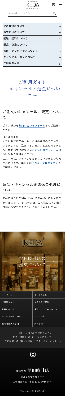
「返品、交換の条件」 (45, 163)
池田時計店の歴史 (10, 323)
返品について (44, 336)
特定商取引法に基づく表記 (19, 340)
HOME (19, 332)
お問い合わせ (8, 309)
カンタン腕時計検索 (11, 316)
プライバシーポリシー (47, 340)
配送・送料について (23, 336)
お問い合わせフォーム (32, 125)
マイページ (7, 295)
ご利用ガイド (11, 63)
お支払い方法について (37, 332)
